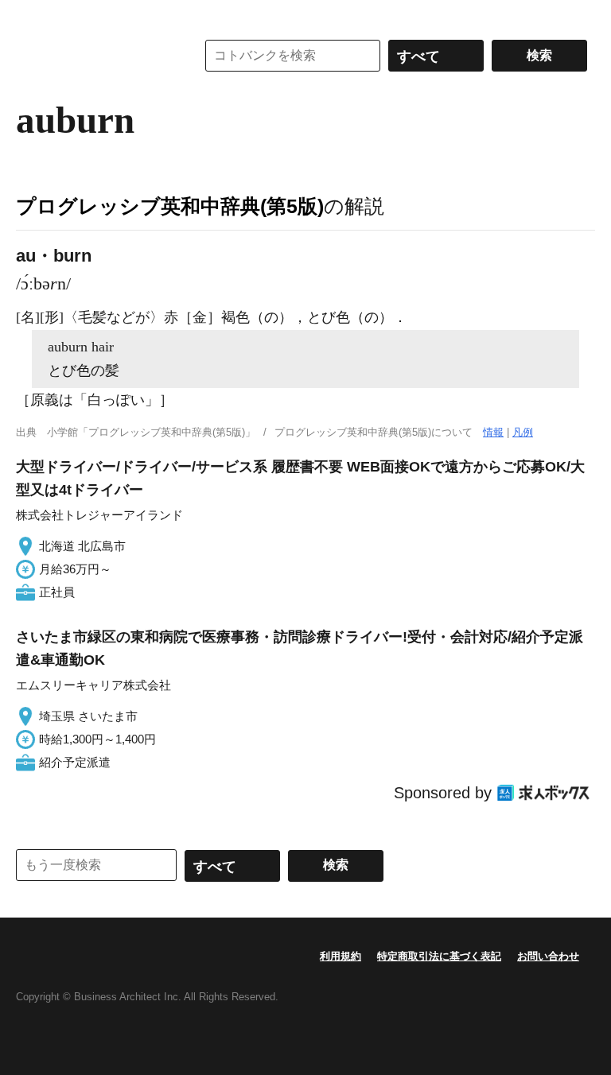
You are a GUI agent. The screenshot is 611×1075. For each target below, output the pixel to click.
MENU (32, 16)
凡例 (522, 432)
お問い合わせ (548, 956)
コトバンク (94, 56)
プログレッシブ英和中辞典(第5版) (170, 206)
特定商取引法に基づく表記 (439, 956)
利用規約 (340, 956)
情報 (493, 432)
